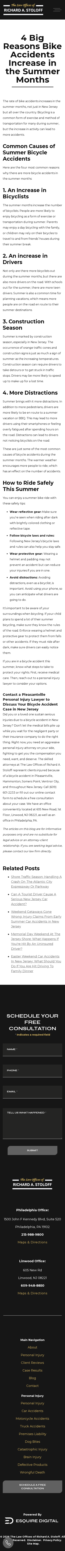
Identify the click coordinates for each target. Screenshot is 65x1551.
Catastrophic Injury (32, 1449)
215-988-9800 (32, 1235)
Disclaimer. (34, 1540)
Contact (32, 1386)
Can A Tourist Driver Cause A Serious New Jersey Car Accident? (33, 899)
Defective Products (32, 1465)
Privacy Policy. (52, 1540)
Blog (32, 1378)
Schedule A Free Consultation (32, 1486)
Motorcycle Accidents (32, 1419)
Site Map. (33, 1543)
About (32, 1347)
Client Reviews (32, 1363)
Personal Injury (32, 1355)
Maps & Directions (32, 1293)
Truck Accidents (32, 1426)
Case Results (32, 1370)
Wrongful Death (32, 1472)
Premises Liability (32, 1434)
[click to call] (8, 1542)
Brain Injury (32, 1457)
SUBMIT (32, 1150)
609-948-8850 (32, 1286)
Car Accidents (32, 1411)
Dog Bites (32, 1442)
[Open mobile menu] (56, 10)
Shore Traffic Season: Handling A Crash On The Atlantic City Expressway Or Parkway (36, 882)
